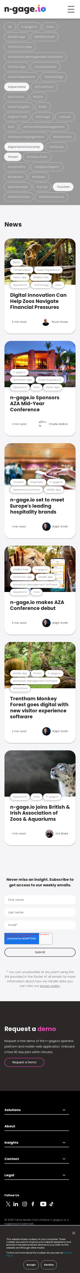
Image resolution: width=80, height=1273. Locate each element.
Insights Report (47, 167)
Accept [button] (31, 1264)
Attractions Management (44, 127)
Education (16, 97)
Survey (42, 187)
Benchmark (62, 137)
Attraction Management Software (35, 57)
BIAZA (38, 97)
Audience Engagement (26, 137)
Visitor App (16, 67)
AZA (11, 127)
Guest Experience (21, 77)
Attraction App (20, 47)
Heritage (43, 117)
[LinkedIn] (17, 1206)
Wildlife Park (44, 37)
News (13, 224)
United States (19, 197)
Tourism (63, 187)
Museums (15, 177)
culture (65, 117)
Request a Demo (24, 1062)
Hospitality (17, 167)
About (9, 1126)
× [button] (72, 1233)
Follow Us (11, 1195)
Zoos (50, 27)
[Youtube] (44, 1206)
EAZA (43, 107)
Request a (30, 1029)
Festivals (56, 147)
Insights (11, 1142)
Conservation (45, 67)
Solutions (12, 1110)
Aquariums (16, 87)
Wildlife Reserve (51, 197)
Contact (11, 1158)
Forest (13, 157)
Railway (38, 177)
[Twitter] (8, 1206)
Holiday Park (37, 157)
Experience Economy (24, 147)
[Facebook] (35, 1206)
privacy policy (50, 986)
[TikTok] (53, 1206)
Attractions (44, 87)
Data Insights (19, 107)
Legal (9, 1175)
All (10, 27)
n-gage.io (29, 27)
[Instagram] (26, 1206)
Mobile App (16, 37)
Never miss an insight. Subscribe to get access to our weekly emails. (40, 882)
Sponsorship (18, 187)
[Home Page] (25, 9)
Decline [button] (49, 1264)
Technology (53, 77)
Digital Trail (17, 117)
